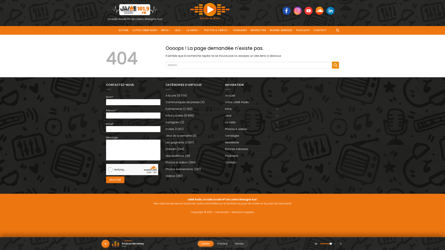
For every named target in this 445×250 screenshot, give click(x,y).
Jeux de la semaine (179, 136)
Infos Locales (174, 116)
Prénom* (111, 110)
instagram (173, 122)
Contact (320, 30)
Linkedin (171, 149)
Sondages (240, 30)
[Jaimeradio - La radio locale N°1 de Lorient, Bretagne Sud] (134, 9)
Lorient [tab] (205, 243)
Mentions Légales (243, 212)
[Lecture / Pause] (106, 244)
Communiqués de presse (183, 102)
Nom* (109, 97)
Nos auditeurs (175, 156)
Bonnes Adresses (281, 30)
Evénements (174, 109)
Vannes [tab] (239, 243)
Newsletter (258, 30)
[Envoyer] (335, 65)
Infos (164, 30)
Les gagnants (175, 142)
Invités (170, 129)
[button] (337, 30)
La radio (192, 30)
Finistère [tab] (222, 243)
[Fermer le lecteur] (340, 243)
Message (112, 137)
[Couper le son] (316, 244)
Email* (110, 124)
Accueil (124, 30)
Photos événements (179, 169)
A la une (171, 96)
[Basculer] (277, 109)
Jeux (177, 30)
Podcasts (303, 30)
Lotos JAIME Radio (145, 30)
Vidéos (170, 176)
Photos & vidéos (215, 30)
